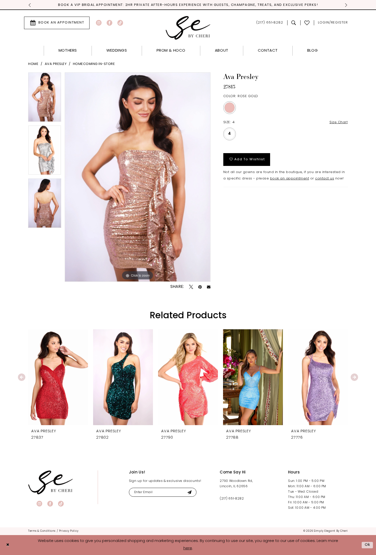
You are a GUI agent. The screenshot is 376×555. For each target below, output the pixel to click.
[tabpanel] (44, 99)
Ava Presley (56, 64)
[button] (333, 22)
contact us (324, 178)
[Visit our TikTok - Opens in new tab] (120, 23)
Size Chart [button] (338, 122)
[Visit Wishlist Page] (307, 23)
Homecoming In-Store (94, 64)
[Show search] (293, 23)
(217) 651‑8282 (232, 498)
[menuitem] (57, 23)
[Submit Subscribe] (189, 492)
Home (33, 64)
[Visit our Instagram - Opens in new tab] (99, 23)
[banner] (50, 482)
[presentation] (58, 377)
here (187, 548)
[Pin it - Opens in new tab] (200, 287)
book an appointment (289, 178)
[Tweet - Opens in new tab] (191, 287)
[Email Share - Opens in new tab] (209, 287)
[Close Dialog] (7, 545)
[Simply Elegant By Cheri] (188, 28)
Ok (367, 545)
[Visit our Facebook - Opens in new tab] (109, 23)
